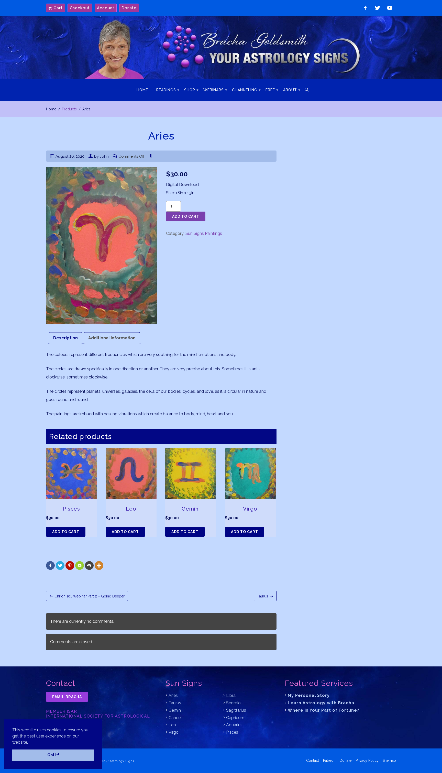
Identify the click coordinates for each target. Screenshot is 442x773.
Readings (166, 90)
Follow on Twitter (377, 8)
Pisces (232, 732)
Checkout (80, 8)
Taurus (262, 596)
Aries (173, 695)
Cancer (175, 717)
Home (142, 90)
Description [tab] (65, 338)
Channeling (244, 90)
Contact (312, 760)
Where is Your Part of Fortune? (323, 710)
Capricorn (235, 717)
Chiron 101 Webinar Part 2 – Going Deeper (89, 596)
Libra (231, 695)
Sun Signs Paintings (203, 233)
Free (270, 90)
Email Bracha (67, 697)
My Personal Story (309, 695)
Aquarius (234, 724)
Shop (189, 90)
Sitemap (389, 760)
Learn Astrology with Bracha (321, 702)
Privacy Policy (367, 760)
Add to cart (185, 216)
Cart (58, 8)
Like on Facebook (365, 8)
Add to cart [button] (65, 532)
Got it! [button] (53, 755)
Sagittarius (236, 710)
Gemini (175, 710)
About (290, 90)
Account (105, 8)
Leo (172, 724)
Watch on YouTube (389, 8)
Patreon (329, 760)
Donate (129, 8)
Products (69, 109)
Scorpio (233, 702)
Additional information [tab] (112, 338)
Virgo (174, 732)
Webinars (213, 90)
